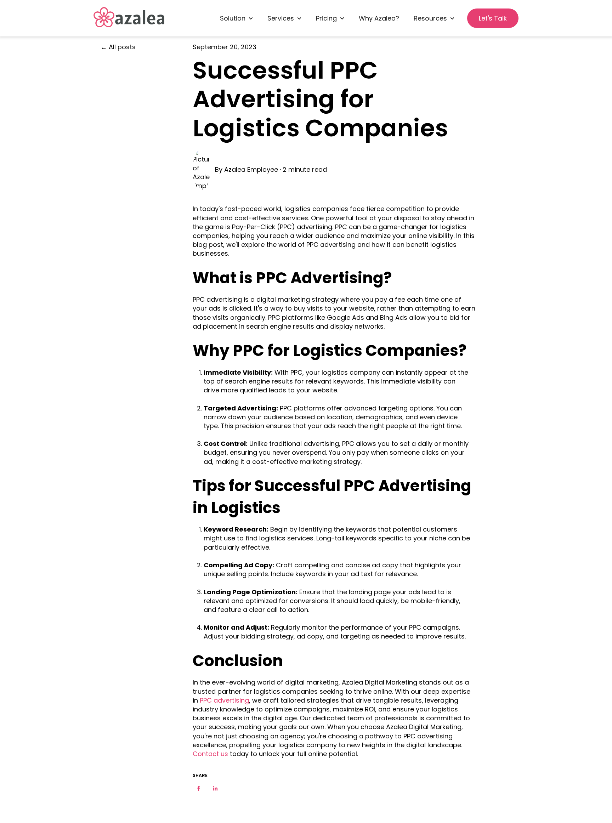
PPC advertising (223, 700)
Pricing (326, 18)
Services (280, 18)
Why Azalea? (379, 18)
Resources (430, 18)
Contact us (210, 753)
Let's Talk (493, 18)
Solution (232, 18)
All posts (122, 46)
